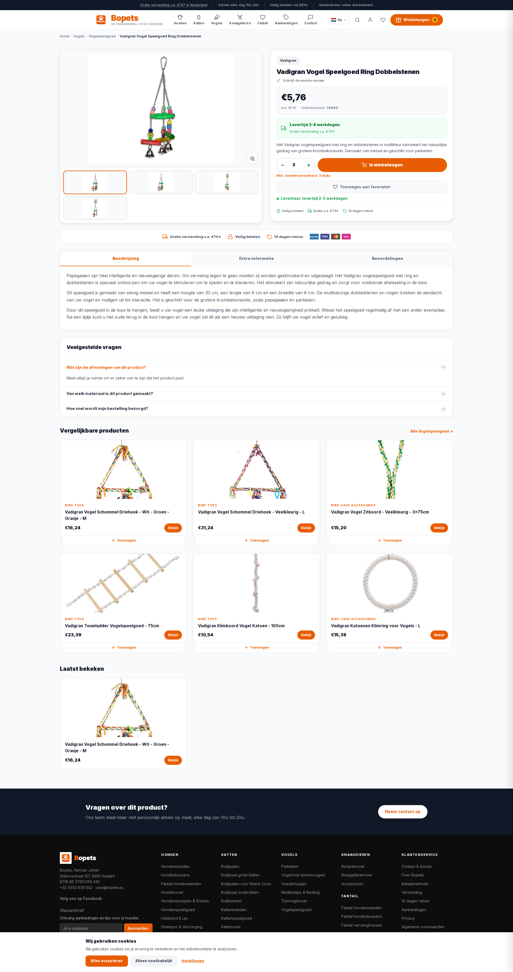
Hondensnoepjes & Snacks (185, 901)
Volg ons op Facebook (81, 898)
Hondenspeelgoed (178, 909)
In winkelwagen (386, 164)
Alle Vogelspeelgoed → (431, 431)
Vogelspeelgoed (102, 36)
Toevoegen (126, 540)
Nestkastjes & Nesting (300, 892)
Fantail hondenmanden (181, 883)
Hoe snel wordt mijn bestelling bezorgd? (107, 408)
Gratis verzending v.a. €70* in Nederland (173, 5)
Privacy (408, 918)
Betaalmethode (415, 883)
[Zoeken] (357, 19)
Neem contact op (403, 811)
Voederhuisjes (294, 883)
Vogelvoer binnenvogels (303, 875)
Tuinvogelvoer (294, 901)
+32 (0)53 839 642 (76, 887)
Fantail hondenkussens (361, 916)
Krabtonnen (231, 901)
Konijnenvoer (353, 866)
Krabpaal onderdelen (240, 892)
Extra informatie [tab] (256, 258)
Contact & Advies (417, 866)
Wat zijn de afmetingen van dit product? (106, 367)
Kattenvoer (231, 926)
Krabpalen (230, 866)
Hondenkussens (175, 875)
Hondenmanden (175, 866)
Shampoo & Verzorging (181, 926)
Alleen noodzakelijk (153, 961)
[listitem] (95, 182)
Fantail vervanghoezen (361, 925)
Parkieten (289, 866)
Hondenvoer (172, 892)
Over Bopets (413, 875)
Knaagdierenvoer (356, 875)
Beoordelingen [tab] (387, 258)
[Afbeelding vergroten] (252, 158)
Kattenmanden (234, 909)
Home (64, 36)
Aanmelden (138, 928)
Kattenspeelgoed (236, 918)
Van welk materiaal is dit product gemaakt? (110, 393)
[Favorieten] (383, 19)
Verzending (412, 892)
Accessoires (352, 883)
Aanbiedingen (414, 909)
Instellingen (193, 961)
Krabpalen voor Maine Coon (246, 883)
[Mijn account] (370, 19)
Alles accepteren (107, 961)
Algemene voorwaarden (423, 926)
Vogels (79, 36)
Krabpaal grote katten (240, 875)
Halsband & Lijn (174, 918)
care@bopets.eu (109, 887)
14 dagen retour (416, 901)
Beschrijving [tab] (125, 258)
